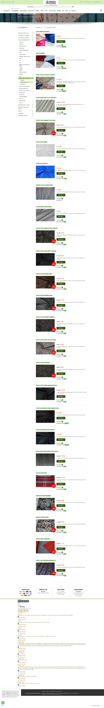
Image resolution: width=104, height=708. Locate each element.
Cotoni (46, 10)
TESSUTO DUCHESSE (40, 53)
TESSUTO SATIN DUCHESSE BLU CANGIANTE (45, 430)
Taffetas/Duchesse (24, 82)
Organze (21, 68)
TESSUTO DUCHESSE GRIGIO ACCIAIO (44, 207)
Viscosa (20, 102)
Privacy (10, 2)
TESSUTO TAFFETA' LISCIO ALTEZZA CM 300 (45, 75)
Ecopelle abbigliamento (23, 50)
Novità (63, 10)
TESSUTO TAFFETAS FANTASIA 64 (43, 362)
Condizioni (3, 2)
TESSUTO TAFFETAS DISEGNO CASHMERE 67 (45, 317)
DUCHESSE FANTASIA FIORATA (42, 517)
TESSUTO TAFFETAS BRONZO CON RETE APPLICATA (47, 228)
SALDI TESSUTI (74, 10)
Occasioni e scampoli (23, 10)
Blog (69, 10)
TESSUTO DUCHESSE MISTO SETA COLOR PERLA (46, 97)
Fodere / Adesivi (22, 54)
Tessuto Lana (21, 94)
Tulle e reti (21, 98)
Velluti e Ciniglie (22, 100)
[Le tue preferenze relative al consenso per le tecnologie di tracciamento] (2, 706)
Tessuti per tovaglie (52, 10)
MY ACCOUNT (59, 691)
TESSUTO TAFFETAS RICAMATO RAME (44, 274)
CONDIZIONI (52, 691)
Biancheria (37, 10)
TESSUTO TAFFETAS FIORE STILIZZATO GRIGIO (46, 340)
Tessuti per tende (31, 10)
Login (82, 1)
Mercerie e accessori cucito (23, 108)
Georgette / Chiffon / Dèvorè (24, 56)
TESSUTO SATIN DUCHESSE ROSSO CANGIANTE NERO (47, 408)
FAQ (7, 2)
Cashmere (21, 44)
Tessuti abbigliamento (14, 10)
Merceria (42, 10)
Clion (62, 694)
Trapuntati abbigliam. (23, 96)
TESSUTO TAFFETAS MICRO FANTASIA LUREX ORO (46, 385)
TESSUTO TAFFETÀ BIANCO (41, 142)
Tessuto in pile (22, 92)
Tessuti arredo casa (6, 10)
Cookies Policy (43, 694)
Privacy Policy (49, 694)
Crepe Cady (21, 48)
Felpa (20, 52)
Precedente (20, 610)
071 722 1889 (61, 591)
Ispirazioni (58, 10)
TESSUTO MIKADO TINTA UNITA (42, 31)
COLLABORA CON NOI (96, 1)
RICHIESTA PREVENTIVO (88, 1)
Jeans (20, 58)
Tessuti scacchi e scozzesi (24, 90)
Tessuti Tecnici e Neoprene (24, 86)
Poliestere (21, 74)
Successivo (26, 610)
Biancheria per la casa (24, 105)
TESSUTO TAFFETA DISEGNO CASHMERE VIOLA (46, 560)
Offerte (66, 10)
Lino (20, 60)
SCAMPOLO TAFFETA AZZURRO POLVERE (44, 185)
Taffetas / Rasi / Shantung (35, 16)
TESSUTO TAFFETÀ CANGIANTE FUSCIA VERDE (45, 120)
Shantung (22, 80)
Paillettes (21, 70)
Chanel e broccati (22, 46)
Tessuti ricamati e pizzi (23, 88)
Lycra (20, 62)
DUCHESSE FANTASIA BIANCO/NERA (43, 496)
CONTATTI (48, 691)
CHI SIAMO (44, 691)
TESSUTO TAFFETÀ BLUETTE (42, 163)
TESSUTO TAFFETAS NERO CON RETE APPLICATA (46, 251)
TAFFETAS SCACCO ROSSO (41, 473)
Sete (20, 76)
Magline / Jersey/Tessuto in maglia (24, 65)
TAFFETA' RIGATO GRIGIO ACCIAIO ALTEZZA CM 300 (47, 451)
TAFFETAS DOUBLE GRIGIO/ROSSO (43, 539)
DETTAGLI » (60, 41)
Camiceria (21, 42)
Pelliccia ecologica (22, 72)
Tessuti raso (22, 84)
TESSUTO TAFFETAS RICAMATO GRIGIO (44, 295)
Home (19, 16)
